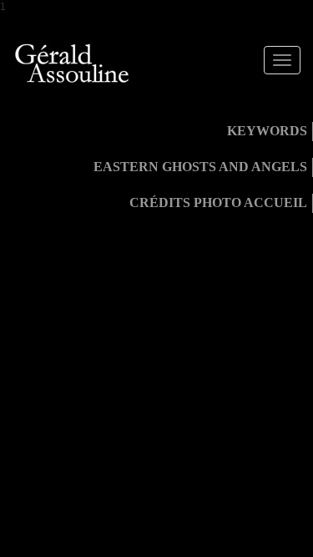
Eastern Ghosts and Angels (200, 167)
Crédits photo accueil (218, 202)
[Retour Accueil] (73, 64)
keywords (267, 131)
